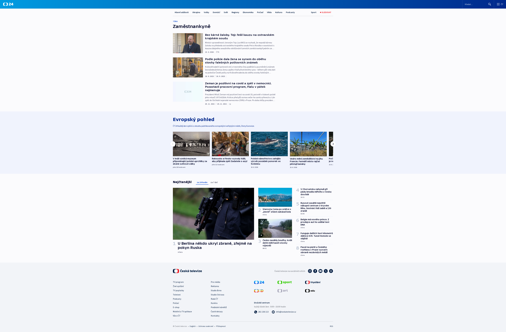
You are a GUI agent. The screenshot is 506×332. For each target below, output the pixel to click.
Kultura (278, 12)
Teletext (177, 294)
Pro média (215, 282)
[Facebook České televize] (315, 271)
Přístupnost (221, 326)
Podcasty (290, 12)
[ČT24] (8, 4)
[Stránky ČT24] (259, 282)
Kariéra (214, 303)
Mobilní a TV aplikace (182, 311)
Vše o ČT (176, 315)
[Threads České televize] (331, 271)
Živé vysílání (178, 286)
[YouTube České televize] (320, 271)
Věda (269, 12)
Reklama (215, 286)
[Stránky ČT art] (283, 290)
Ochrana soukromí (205, 326)
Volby (206, 12)
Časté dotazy (217, 311)
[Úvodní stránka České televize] (187, 271)
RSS (331, 326)
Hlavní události (182, 12)
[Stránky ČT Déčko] (258, 290)
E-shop (176, 307)
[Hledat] (489, 4)
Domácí (216, 12)
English (192, 326)
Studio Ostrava (217, 294)
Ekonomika (248, 12)
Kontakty (215, 315)
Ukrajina (196, 12)
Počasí (260, 12)
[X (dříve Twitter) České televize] (326, 271)
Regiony (235, 12)
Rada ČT (214, 298)
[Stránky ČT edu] (310, 290)
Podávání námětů (219, 307)
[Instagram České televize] (310, 271)
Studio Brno (216, 290)
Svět (226, 12)
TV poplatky (178, 290)
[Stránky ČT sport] (285, 282)
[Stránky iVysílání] (312, 282)
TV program (178, 282)
